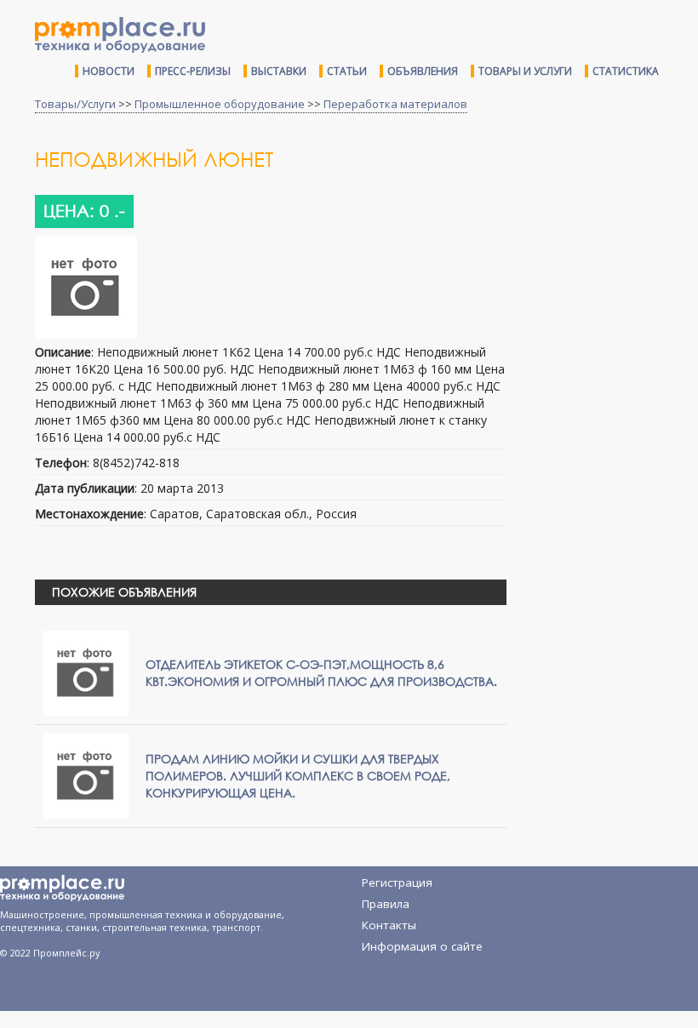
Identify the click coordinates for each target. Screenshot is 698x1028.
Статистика (625, 71)
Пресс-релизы (193, 71)
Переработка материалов (395, 103)
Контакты (389, 925)
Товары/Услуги (75, 103)
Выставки (278, 71)
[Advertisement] (608, 249)
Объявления (422, 71)
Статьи (347, 71)
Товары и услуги (525, 71)
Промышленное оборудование (219, 103)
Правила (385, 903)
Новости (108, 71)
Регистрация (397, 882)
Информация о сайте (422, 946)
